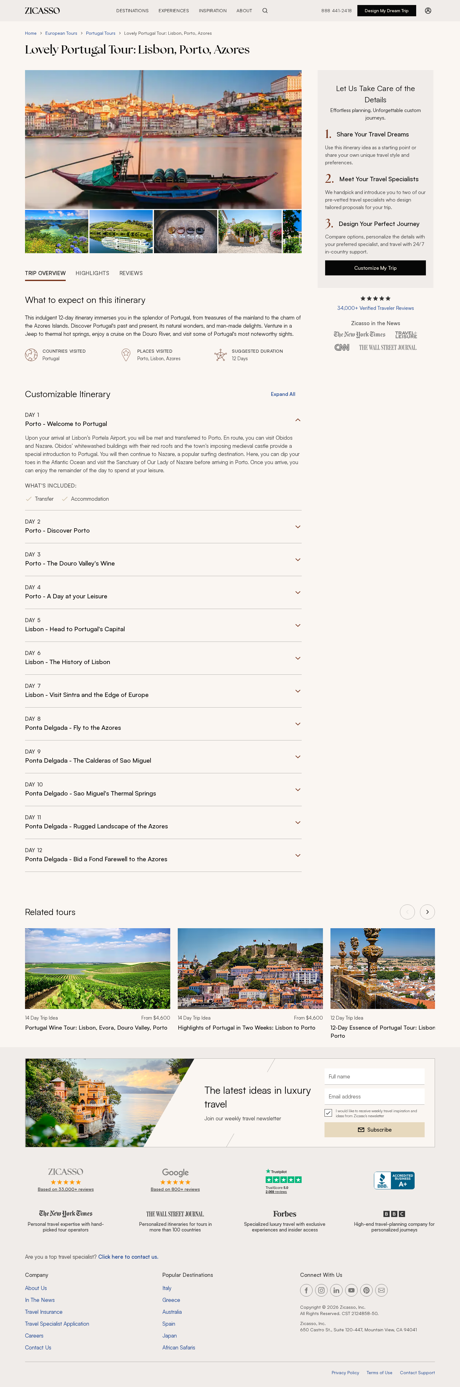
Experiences (174, 10)
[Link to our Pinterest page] (366, 1290)
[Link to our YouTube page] (351, 1290)
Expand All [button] (283, 394)
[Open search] (265, 10)
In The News (40, 1300)
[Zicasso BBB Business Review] (394, 1181)
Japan (169, 1335)
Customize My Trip (375, 268)
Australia (172, 1311)
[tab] (45, 272)
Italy (166, 1288)
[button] (56, 231)
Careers (34, 1335)
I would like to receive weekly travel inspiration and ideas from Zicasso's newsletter (376, 1113)
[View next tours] (427, 911)
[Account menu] (428, 11)
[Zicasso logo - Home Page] (42, 11)
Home (31, 33)
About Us (36, 1288)
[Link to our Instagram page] (321, 1290)
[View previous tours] (407, 911)
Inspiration (213, 10)
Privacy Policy (345, 1372)
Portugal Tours (100, 33)
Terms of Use (379, 1372)
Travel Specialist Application (57, 1323)
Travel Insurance (44, 1311)
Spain (168, 1323)
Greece (171, 1300)
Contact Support (417, 1372)
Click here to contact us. (128, 1256)
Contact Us (38, 1347)
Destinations (132, 10)
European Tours (61, 33)
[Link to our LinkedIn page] (336, 1290)
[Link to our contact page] (381, 1290)
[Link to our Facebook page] (306, 1290)
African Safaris (178, 1347)
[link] (97, 983)
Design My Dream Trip (387, 10)
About (244, 10)
